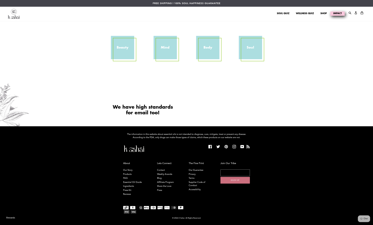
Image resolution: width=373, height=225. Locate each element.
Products (127, 174)
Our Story (127, 170)
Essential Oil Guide (132, 182)
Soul (250, 47)
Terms (191, 178)
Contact (161, 170)
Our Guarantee (196, 170)
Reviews (127, 194)
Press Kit (127, 190)
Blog (159, 178)
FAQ (125, 178)
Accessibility (195, 190)
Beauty (122, 47)
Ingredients (128, 186)
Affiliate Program (165, 182)
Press (159, 190)
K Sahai (181, 218)
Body (208, 47)
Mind (165, 47)
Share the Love (164, 186)
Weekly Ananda (164, 174)
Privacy (192, 174)
